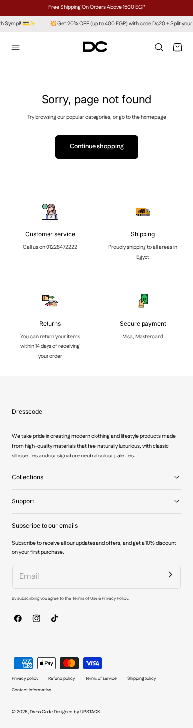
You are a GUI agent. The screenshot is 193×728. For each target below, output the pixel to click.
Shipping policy (141, 678)
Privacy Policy (115, 598)
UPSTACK (90, 712)
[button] (16, 47)
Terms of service (101, 678)
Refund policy (61, 678)
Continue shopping (97, 146)
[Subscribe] (170, 574)
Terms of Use (85, 598)
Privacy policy (25, 678)
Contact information (31, 690)
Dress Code (41, 712)
